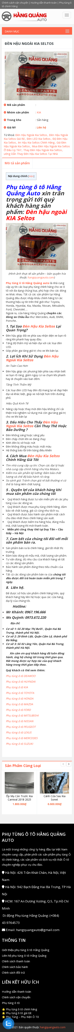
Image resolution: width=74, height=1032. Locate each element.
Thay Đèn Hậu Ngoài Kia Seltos (43, 150)
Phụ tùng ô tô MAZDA (19, 704)
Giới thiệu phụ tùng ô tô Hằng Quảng (25, 950)
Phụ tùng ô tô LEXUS (18, 732)
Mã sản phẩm (16, 105)
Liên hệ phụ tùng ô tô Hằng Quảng (24, 955)
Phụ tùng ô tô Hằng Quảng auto (27, 283)
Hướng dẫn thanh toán (44, 2)
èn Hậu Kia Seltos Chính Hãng (37, 142)
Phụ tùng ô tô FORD (18, 710)
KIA (39, 112)
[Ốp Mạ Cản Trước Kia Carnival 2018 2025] (19, 783)
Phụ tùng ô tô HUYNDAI (20, 681)
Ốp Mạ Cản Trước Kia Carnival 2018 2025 (19, 797)
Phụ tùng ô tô (11, 1003)
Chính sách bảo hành (15, 967)
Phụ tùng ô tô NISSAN (19, 721)
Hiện (31, 176)
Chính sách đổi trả (13, 972)
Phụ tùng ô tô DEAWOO (20, 676)
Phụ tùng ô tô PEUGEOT (21, 727)
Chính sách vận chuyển (15, 2)
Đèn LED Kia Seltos (39, 139)
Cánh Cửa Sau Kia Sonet (54, 797)
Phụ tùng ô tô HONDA (19, 698)
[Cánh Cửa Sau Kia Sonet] (54, 783)
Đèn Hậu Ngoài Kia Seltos (31, 135)
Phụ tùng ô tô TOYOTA (20, 693)
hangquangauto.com (41, 277)
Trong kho (14, 120)
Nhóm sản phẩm (18, 112)
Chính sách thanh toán (16, 961)
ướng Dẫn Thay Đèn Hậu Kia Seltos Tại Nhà (31, 154)
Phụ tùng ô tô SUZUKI (19, 744)
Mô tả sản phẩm (17, 163)
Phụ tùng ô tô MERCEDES (22, 738)
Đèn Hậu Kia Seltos (39, 326)
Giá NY (11, 127)
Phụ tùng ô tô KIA (17, 687)
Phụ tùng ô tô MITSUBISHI (22, 715)
